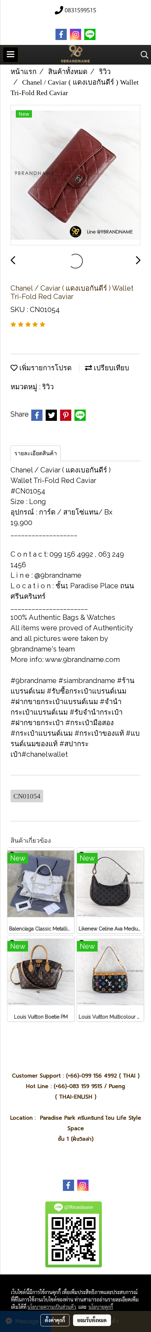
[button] (142, 55)
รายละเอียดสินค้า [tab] (35, 453)
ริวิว (48, 387)
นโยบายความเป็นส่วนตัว (51, 1307)
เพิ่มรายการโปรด (45, 368)
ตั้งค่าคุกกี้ (55, 1320)
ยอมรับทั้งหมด (92, 1320)
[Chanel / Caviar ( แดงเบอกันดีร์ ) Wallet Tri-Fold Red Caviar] (75, 175)
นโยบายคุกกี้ (100, 1307)
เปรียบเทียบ (110, 368)
